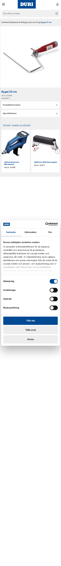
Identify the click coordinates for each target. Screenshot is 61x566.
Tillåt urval (30, 330)
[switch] (54, 290)
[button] (3, 4)
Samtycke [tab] (11, 232)
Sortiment (5, 22)
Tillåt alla (30, 320)
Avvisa (30, 339)
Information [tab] (30, 232)
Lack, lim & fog (34, 22)
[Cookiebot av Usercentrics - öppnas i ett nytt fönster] (45, 224)
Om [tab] (50, 232)
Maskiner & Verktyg (19, 22)
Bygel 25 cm (46, 22)
